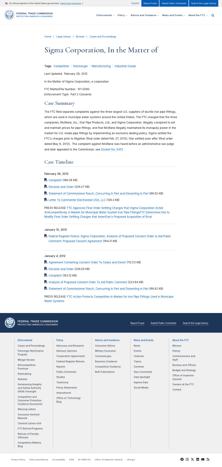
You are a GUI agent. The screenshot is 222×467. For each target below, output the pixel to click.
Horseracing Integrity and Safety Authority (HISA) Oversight (30, 388)
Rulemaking (24, 373)
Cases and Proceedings (103, 36)
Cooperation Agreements (70, 356)
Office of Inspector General (109, 459)
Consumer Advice (105, 345)
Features (139, 356)
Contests (139, 366)
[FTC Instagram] (187, 459)
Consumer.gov (103, 356)
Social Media (141, 387)
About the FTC (180, 340)
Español (135, 3)
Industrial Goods (125, 66)
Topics (137, 361)
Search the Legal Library (203, 3)
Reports (60, 366)
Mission (176, 345)
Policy (59, 340)
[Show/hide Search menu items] (213, 15)
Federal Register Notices (70, 361)
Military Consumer (105, 351)
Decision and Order (61, 186)
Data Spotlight (142, 377)
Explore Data (141, 382)
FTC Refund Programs (30, 428)
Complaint (55, 180)
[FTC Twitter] (192, 459)
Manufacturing (101, 66)
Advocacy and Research (70, 345)
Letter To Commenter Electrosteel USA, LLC (77, 200)
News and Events (144, 340)
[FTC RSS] (208, 459)
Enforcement (25, 340)
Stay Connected (143, 372)
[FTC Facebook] (182, 459)
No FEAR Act (84, 459)
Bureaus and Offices (184, 365)
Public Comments (66, 372)
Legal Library (63, 36)
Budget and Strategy (184, 370)
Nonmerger (80, 66)
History (176, 351)
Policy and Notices (38, 459)
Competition (61, 66)
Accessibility (58, 459)
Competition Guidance (108, 366)
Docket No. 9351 (112, 149)
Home (47, 36)
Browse (80, 36)
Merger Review (26, 359)
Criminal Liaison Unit (29, 423)
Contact (176, 389)
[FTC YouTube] (202, 459)
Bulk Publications (105, 372)
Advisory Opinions (66, 351)
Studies (60, 377)
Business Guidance (106, 361)
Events (137, 351)
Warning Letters (27, 409)
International (63, 392)
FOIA (71, 459)
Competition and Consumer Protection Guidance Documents (30, 400)
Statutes (22, 379)
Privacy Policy (18, 459)
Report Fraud (150, 3)
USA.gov (131, 459)
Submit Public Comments (174, 3)
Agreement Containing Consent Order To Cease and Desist (87, 262)
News (137, 345)
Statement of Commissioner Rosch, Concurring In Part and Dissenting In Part (99, 193)
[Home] (30, 17)
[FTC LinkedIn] (197, 459)
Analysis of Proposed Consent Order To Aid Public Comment (88, 282)
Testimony (62, 382)
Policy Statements (66, 387)
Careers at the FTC (183, 384)
